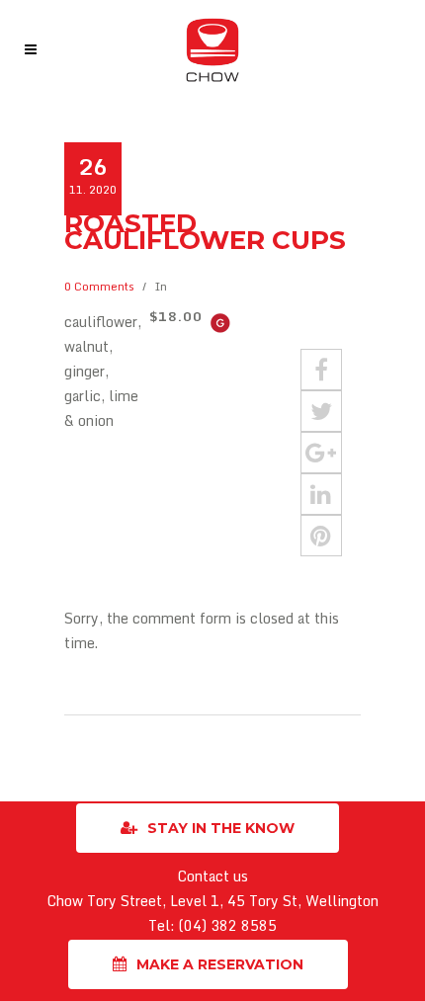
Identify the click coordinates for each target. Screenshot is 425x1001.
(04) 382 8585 (228, 925)
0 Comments (99, 286)
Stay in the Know (221, 828)
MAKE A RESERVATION (219, 964)
